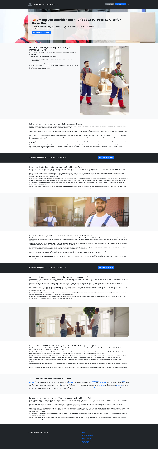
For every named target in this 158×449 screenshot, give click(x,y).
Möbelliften (84, 384)
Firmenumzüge (102, 382)
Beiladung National (86, 438)
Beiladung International (87, 440)
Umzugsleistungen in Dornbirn (98, 387)
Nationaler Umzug (86, 443)
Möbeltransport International (89, 437)
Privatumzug (119, 385)
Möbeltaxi (70, 382)
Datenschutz (85, 434)
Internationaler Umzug (87, 441)
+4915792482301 (109, 4)
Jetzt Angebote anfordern (106, 157)
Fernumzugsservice (60, 384)
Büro (95, 382)
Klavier (123, 381)
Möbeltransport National (87, 435)
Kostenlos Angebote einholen (41, 32)
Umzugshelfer (95, 381)
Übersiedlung (102, 385)
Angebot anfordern (120, 4)
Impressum (84, 432)
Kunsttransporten (33, 382)
